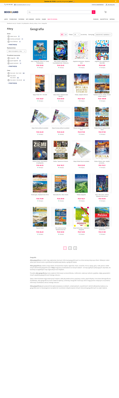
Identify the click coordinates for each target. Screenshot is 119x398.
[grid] (61, 34)
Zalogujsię (111, 4)
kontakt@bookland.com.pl (23, 4)
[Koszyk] (105, 12)
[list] (65, 34)
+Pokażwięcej (12, 44)
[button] (93, 12)
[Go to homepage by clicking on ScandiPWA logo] (11, 12)
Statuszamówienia (98, 4)
